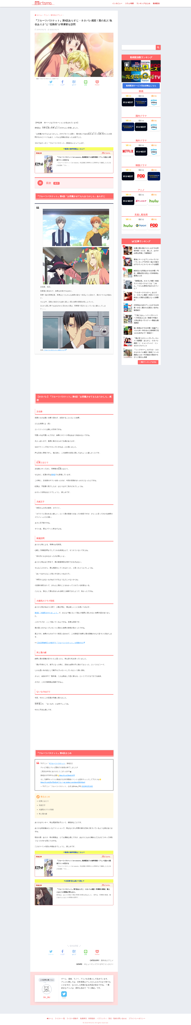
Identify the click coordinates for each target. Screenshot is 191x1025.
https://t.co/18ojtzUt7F (67, 775)
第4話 (53, 474)
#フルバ (60, 782)
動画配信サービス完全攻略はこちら (141, 86)
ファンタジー (108, 964)
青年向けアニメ (107, 960)
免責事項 (83, 1018)
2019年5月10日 (87, 786)
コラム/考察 (129, 3)
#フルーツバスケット (57, 763)
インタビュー (117, 3)
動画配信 (156, 3)
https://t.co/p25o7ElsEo (48, 782)
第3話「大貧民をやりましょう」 (47, 613)
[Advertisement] (74, 105)
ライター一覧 (60, 1018)
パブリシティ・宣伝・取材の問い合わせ (112, 1018)
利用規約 (91, 1018)
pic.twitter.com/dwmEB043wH (74, 782)
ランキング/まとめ (143, 3)
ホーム (50, 1018)
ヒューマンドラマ (93, 964)
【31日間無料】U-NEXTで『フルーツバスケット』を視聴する (60, 643)
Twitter (64, 998)
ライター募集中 (72, 1018)
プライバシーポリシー (137, 1018)
